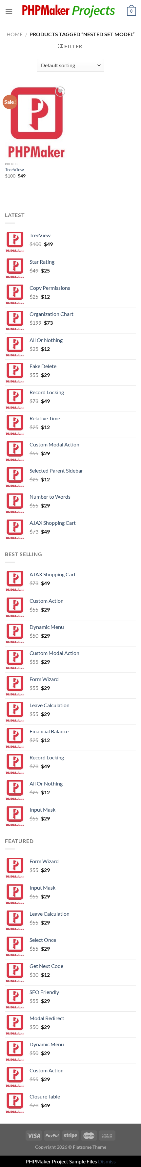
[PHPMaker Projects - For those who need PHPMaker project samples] (70, 12)
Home (15, 34)
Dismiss (107, 1161)
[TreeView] (36, 122)
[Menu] (9, 11)
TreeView (14, 169)
